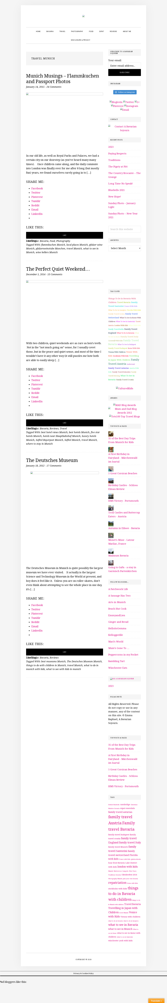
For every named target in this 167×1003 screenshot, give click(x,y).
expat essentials (127, 808)
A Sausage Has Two (119, 595)
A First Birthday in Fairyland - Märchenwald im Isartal (122, 458)
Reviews (54, 428)
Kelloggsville (115, 635)
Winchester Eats (117, 667)
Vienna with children (117, 352)
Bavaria (44, 241)
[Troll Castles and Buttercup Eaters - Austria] (111, 507)
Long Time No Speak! (120, 183)
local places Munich (77, 244)
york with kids (126, 941)
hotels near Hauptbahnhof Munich (61, 436)
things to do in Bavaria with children (123, 893)
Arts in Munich (117, 602)
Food (52, 241)
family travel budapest (117, 348)
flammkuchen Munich (53, 244)
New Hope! (114, 196)
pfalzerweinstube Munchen (50, 248)
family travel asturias (118, 368)
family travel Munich (118, 847)
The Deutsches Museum (52, 460)
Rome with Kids (134, 348)
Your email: (115, 60)
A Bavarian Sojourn (125, 679)
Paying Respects (117, 153)
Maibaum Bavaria (118, 555)
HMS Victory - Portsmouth (123, 500)
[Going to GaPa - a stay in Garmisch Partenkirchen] (111, 562)
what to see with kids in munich (63, 669)
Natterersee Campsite (121, 871)
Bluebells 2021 (116, 190)
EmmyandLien (116, 615)
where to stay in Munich (39, 443)
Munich (110, 871)
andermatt (131, 364)
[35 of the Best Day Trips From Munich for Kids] (111, 433)
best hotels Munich (79, 432)
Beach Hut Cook (117, 608)
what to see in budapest (127, 344)
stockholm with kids (121, 356)
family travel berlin (116, 329)
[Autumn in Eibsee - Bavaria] (111, 523)
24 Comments (54, 86)
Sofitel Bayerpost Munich (49, 440)
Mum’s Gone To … (118, 648)
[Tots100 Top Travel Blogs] (124, 416)
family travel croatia (125, 380)
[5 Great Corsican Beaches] (111, 468)
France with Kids (130, 306)
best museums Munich (53, 661)
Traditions (114, 160)
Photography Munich (115, 879)
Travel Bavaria (123, 302)
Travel (63, 428)
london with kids (121, 325)
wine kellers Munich (47, 252)
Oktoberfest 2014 (129, 875)
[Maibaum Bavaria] (111, 550)
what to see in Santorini (125, 321)
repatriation (117, 883)
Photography (63, 241)
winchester (113, 941)
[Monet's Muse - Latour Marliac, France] (111, 534)
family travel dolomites (121, 372)
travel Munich (74, 248)
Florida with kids (134, 310)
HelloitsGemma (117, 628)
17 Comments (54, 465)
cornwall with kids (115, 341)
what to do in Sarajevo (117, 310)
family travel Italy (129, 337)
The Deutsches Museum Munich (84, 661)
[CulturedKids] (124, 388)
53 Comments (54, 274)
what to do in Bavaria (125, 333)
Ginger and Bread (118, 622)
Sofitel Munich (72, 440)
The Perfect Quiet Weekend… (58, 269)
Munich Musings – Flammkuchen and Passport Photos (62, 78)
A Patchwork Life (118, 589)
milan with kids (135, 325)
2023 (111, 147)
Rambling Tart (116, 661)
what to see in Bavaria (123, 924)
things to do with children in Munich (46, 665)
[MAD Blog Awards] (124, 405)
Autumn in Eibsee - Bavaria (124, 528)
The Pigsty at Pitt (118, 166)
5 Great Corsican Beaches (122, 473)
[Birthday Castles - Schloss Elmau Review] (111, 480)
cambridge (125, 804)
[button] (96, 38)
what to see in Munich (120, 929)
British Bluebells (114, 805)
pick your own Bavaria (130, 879)
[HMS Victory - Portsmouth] (111, 495)
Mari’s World (115, 641)
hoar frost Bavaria (116, 863)
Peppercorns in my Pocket (123, 654)
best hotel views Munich (54, 432)
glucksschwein (136, 859)
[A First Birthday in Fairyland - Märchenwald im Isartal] (111, 448)
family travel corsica (116, 314)
